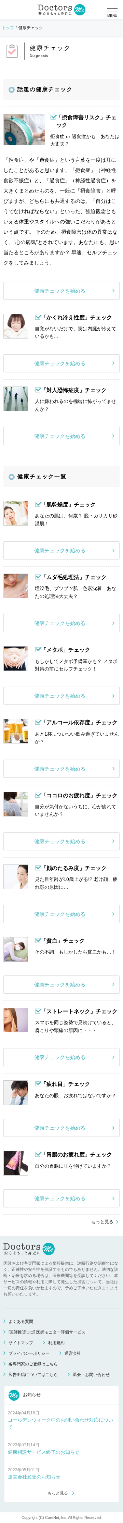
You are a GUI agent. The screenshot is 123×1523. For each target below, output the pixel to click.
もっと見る (102, 1221)
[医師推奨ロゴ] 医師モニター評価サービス (47, 1332)
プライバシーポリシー (29, 1353)
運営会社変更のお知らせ (34, 1476)
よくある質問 (21, 1321)
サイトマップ (21, 1342)
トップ (8, 27)
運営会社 (73, 1353)
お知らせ (31, 1395)
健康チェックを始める (59, 291)
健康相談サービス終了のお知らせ (44, 1452)
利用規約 (56, 1342)
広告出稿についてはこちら (33, 1374)
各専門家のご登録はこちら (33, 1364)
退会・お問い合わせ (91, 1374)
